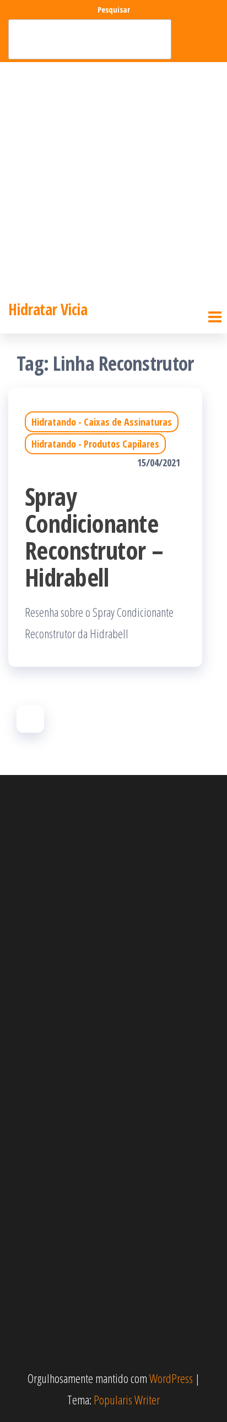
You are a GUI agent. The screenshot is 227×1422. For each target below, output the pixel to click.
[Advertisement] (113, 181)
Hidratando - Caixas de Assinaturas (101, 421)
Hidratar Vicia (47, 309)
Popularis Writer (127, 1399)
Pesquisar (114, 9)
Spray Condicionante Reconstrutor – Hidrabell (94, 536)
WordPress (171, 1378)
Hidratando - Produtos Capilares (95, 443)
